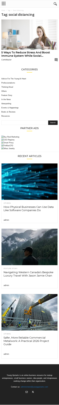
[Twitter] (33, 392)
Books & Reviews (8, 112)
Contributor (6, 59)
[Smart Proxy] (29, 142)
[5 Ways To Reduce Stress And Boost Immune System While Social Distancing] (29, 34)
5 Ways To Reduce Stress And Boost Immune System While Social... (25, 54)
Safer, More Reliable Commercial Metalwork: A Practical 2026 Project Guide (26, 341)
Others (4, 91)
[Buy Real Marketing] (29, 136)
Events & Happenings (10, 108)
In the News (6, 99)
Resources (5, 116)
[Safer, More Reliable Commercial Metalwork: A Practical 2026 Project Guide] (29, 312)
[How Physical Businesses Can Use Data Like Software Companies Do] (29, 181)
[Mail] (26, 392)
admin (6, 220)
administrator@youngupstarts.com (34, 387)
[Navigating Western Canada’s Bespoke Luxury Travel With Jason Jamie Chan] (29, 247)
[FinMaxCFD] (29, 145)
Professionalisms (8, 83)
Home (3, 10)
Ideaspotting (6, 104)
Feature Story (6, 95)
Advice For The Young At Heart (13, 79)
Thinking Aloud (7, 87)
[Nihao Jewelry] (29, 148)
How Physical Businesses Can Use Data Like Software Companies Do (29, 208)
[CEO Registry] (29, 139)
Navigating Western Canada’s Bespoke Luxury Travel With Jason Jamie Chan (28, 274)
